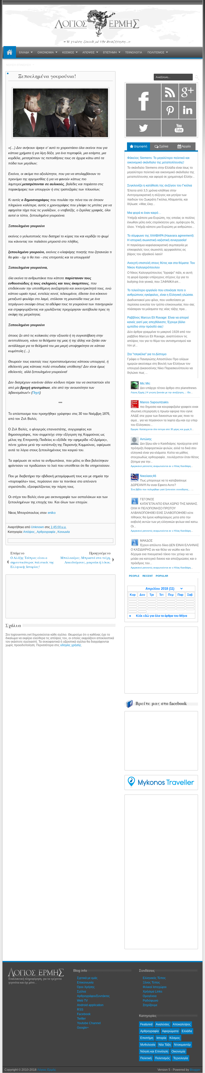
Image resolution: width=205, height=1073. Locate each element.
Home (10, 52)
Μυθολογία (147, 1044)
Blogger (195, 1069)
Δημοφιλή (140, 146)
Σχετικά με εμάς (87, 978)
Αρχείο (186, 146)
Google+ (83, 1027)
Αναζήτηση (197, 77)
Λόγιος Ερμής (46, 1069)
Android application (90, 1005)
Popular (162, 575)
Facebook (83, 1014)
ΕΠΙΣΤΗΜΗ (110, 52)
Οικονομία (178, 1051)
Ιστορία (161, 1038)
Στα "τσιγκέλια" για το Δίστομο (146, 354)
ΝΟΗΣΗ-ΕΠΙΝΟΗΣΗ (18, 65)
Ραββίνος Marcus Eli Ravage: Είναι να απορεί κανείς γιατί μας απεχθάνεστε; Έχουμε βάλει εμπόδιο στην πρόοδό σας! (158, 322)
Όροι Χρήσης (86, 987)
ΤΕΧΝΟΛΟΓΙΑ (133, 52)
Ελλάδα (187, 1031)
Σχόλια (163, 146)
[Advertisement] (92, 596)
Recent (147, 575)
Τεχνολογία (180, 1058)
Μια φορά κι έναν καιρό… (144, 213)
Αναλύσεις (163, 1024)
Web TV (82, 1000)
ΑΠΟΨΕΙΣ (88, 52)
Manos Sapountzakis (154, 402)
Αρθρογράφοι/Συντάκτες (93, 996)
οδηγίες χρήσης (70, 645)
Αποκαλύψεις (182, 1024)
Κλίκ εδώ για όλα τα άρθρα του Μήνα (161, 616)
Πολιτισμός (162, 1058)
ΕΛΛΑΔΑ (24, 52)
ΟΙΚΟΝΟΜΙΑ (46, 52)
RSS (80, 1009)
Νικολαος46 (148, 476)
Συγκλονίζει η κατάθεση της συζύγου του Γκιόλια (159, 185)
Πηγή (36, 393)
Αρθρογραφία (46, 532)
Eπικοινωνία (85, 982)
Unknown (38, 527)
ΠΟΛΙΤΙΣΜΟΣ (156, 52)
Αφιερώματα (170, 1031)
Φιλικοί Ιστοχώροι (154, 987)
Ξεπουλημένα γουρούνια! (47, 76)
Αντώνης (146, 439)
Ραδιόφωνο (150, 1000)
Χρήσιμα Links (152, 991)
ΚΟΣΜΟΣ (68, 52)
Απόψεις (29, 532)
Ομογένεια (149, 996)
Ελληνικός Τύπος (154, 978)
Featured (146, 1024)
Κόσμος (175, 1038)
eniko (52, 513)
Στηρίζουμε (150, 1005)
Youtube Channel (89, 1023)
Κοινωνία (64, 532)
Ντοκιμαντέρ (182, 1044)
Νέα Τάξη (164, 1044)
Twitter (81, 1018)
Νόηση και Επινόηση (154, 1051)
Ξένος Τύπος (151, 982)
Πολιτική (146, 1058)
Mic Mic (145, 383)
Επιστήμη (146, 1038)
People (134, 575)
